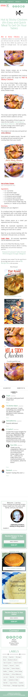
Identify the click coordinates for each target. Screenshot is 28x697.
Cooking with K (17, 693)
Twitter (18, 252)
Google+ (16, 254)
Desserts (12, 665)
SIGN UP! (14, 545)
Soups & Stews (13, 682)
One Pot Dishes (20, 677)
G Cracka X (9, 429)
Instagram (9, 254)
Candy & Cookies (18, 662)
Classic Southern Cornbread (14, 568)
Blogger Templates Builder (15, 694)
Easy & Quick (6, 668)
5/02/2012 (16, 429)
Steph (8, 396)
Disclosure (14, 645)
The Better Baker (12, 406)
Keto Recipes (6, 674)
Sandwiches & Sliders (13, 680)
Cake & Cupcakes (7, 662)
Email (23, 252)
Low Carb (5, 677)
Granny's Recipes (15, 668)
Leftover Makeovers (16, 674)
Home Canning (18, 671)
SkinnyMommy (11, 421)
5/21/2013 (15, 470)
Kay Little (13, 445)
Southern (21, 682)
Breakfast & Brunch (12, 660)
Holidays (11, 671)
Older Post (7, 388)
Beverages (18, 657)
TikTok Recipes (6, 685)
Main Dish (12, 677)
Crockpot (5, 665)
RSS (4, 254)
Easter (17, 665)
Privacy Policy (14, 643)
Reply (7, 402)
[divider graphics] (14, 632)
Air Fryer (5, 657)
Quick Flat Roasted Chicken (13, 296)
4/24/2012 (13, 396)
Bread (4, 660)
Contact (10, 2)
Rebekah (9, 470)
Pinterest (5, 252)
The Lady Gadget (21, 695)
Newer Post (20, 388)
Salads (4, 680)
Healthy (5, 671)
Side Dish (5, 682)
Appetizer (11, 657)
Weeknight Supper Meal (18, 685)
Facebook (12, 252)
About (3, 2)
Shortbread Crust (14, 601)
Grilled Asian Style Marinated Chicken (14, 324)
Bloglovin (23, 254)
